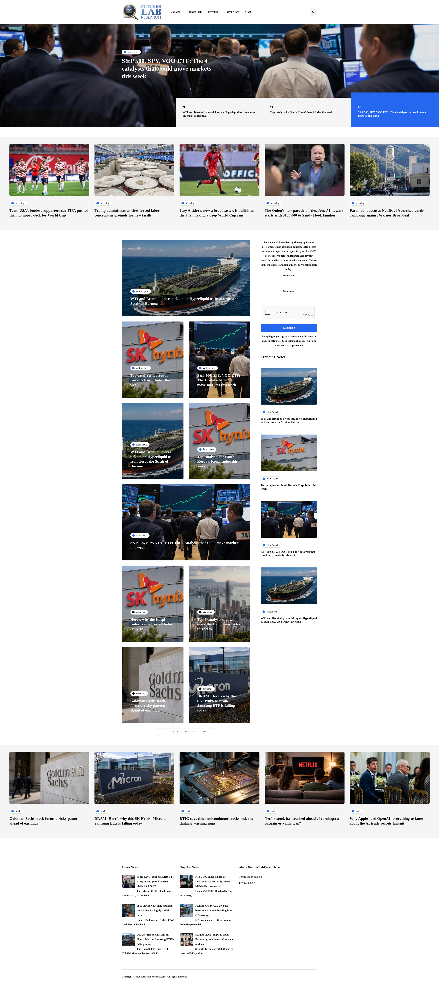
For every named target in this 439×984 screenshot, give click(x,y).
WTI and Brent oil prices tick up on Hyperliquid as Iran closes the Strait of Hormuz (169, 68)
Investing (213, 11)
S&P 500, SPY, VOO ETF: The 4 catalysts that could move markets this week (218, 380)
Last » (205, 731)
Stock (248, 11)
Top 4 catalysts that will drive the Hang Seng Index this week (218, 624)
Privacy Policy (247, 882)
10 (185, 731)
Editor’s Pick (194, 11)
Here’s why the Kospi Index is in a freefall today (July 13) (151, 624)
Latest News (232, 11)
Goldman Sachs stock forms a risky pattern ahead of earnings (147, 705)
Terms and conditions (250, 876)
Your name (289, 275)
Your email (289, 291)
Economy (174, 11)
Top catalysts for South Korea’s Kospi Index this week (150, 380)
